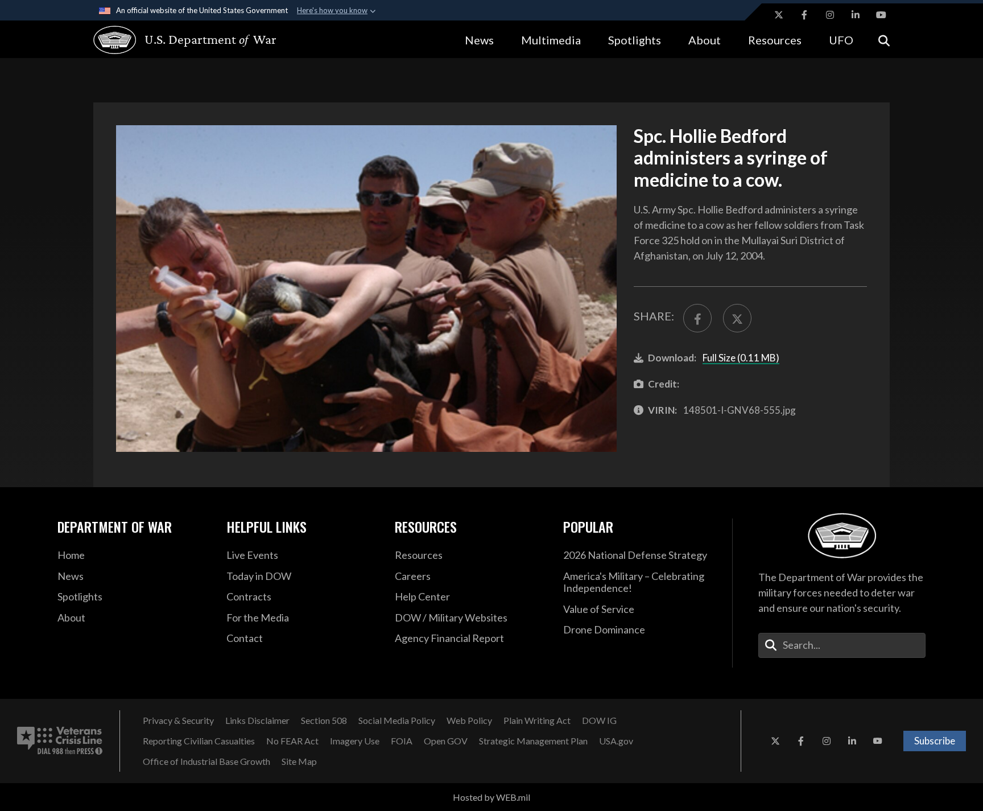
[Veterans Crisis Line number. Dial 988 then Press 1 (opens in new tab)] (59, 741)
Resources (775, 40)
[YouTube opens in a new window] (881, 14)
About (704, 40)
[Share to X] (737, 318)
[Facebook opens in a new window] (804, 14)
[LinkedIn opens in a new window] (855, 14)
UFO (841, 40)
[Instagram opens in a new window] (830, 14)
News (479, 40)
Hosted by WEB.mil (491, 797)
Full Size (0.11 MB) (741, 358)
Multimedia (551, 40)
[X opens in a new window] (778, 14)
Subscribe (934, 741)
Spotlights (634, 40)
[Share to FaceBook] (697, 318)
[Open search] (884, 39)
